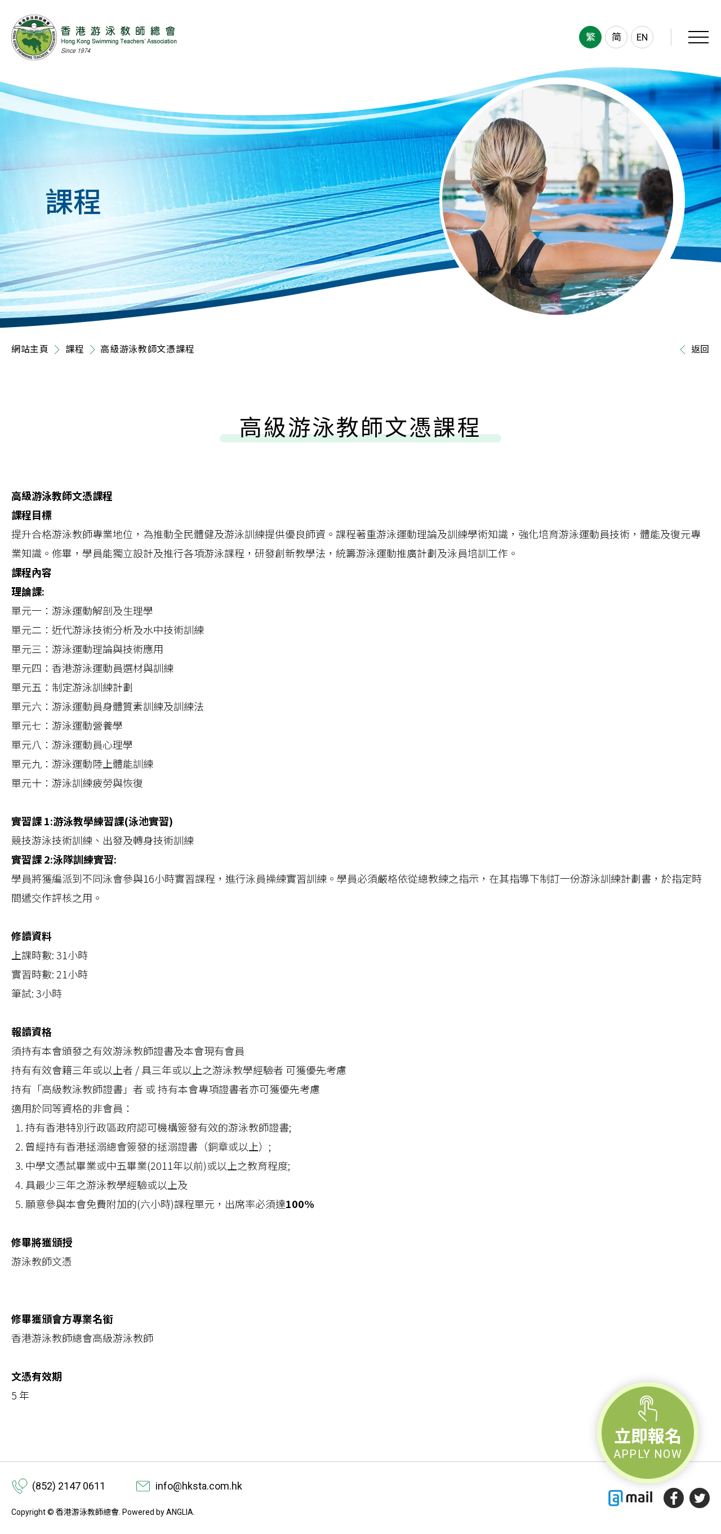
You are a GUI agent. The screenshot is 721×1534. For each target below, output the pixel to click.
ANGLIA (179, 1512)
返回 (700, 349)
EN (642, 37)
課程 (74, 349)
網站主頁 (30, 349)
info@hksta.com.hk (198, 1486)
